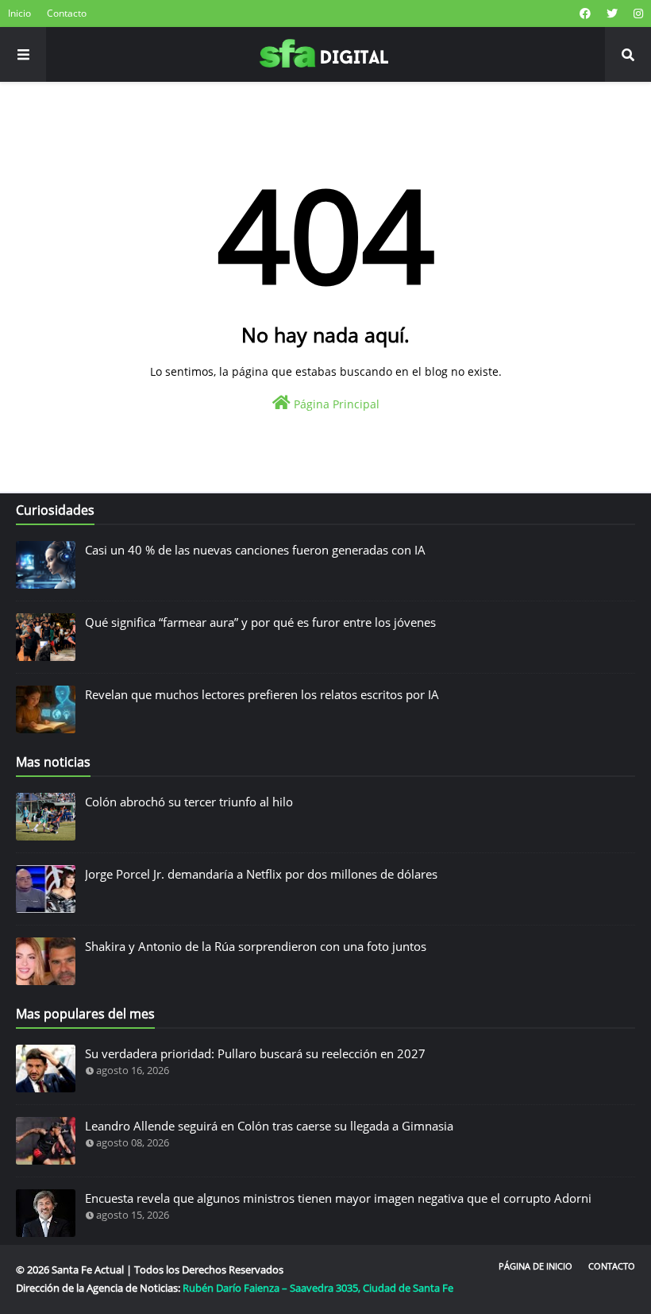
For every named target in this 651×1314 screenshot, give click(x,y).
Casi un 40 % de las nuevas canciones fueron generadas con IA (255, 550)
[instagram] (636, 13)
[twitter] (612, 13)
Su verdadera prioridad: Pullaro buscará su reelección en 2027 (255, 1053)
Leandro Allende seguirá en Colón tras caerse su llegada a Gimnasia (269, 1126)
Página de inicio (535, 1266)
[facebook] (585, 13)
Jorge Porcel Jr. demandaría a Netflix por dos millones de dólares (261, 874)
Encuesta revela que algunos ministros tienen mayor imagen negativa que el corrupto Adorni (338, 1198)
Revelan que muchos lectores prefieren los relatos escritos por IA (262, 694)
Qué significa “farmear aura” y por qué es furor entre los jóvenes (260, 622)
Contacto (67, 13)
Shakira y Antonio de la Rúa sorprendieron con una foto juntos (255, 946)
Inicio (19, 13)
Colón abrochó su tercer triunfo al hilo (189, 802)
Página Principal (335, 404)
